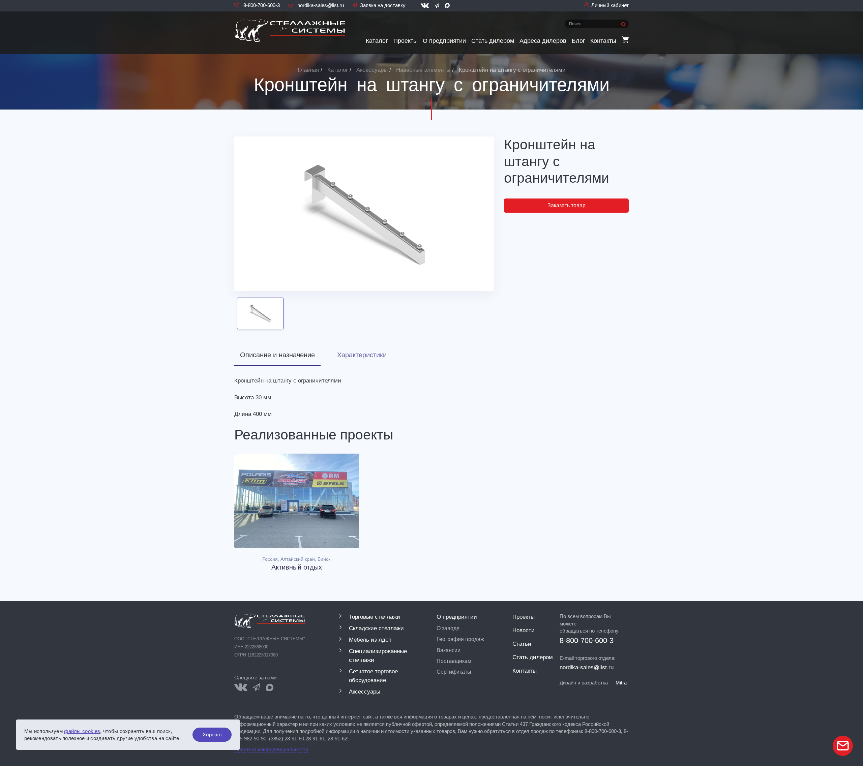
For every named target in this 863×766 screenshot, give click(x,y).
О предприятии (444, 40)
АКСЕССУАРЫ (364, 691)
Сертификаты (454, 672)
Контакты (603, 40)
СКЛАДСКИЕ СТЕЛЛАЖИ (376, 628)
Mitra (621, 682)
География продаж (460, 639)
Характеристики (362, 355)
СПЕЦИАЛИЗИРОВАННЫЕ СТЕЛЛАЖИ (378, 655)
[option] (364, 213)
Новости (523, 630)
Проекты (405, 40)
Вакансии (448, 650)
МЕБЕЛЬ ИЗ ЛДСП (370, 639)
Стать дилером (492, 40)
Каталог (377, 40)
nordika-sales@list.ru (320, 5)
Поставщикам (454, 661)
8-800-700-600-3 (261, 5)
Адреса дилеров (542, 40)
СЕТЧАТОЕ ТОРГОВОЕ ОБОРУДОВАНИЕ (373, 675)
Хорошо (212, 734)
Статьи (521, 643)
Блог (578, 40)
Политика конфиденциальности (271, 749)
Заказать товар (566, 205)
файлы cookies (82, 731)
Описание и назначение (277, 355)
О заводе (448, 628)
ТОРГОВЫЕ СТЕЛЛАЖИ (374, 616)
